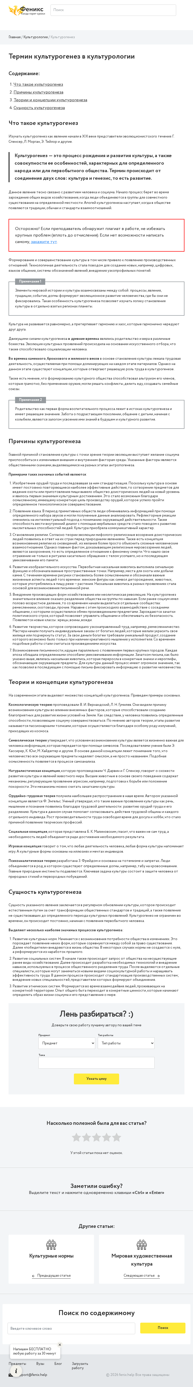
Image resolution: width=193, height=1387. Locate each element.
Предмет (44, 1035)
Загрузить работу (80, 1366)
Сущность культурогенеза (39, 108)
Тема (41, 1055)
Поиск (163, 1327)
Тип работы (105, 1035)
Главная (15, 37)
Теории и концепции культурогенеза (50, 100)
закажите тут (44, 242)
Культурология (35, 37)
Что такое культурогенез (38, 84)
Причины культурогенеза (38, 92)
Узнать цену (96, 1078)
